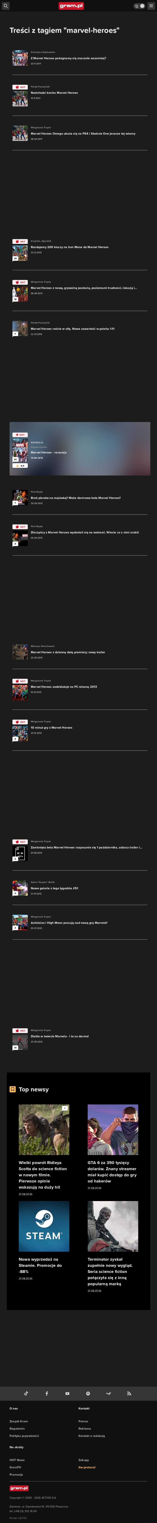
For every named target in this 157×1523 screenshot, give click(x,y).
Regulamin (17, 1428)
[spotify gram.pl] (89, 1394)
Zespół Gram (19, 1421)
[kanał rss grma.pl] (130, 1394)
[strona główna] (71, 6)
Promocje (16, 1474)
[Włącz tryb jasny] (139, 6)
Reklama (84, 1428)
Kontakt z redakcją (91, 1436)
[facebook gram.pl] (48, 1394)
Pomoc (83, 1421)
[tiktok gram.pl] (27, 1394)
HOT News (17, 1460)
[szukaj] (6, 6)
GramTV (15, 1467)
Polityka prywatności (24, 1436)
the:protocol (86, 1467)
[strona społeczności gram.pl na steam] (109, 1394)
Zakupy (83, 1460)
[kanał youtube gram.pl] (68, 1394)
